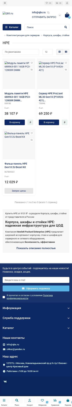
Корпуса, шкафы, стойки (56, 35)
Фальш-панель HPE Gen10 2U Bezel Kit (16, 165)
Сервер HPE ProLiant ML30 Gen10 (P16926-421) (51, 97)
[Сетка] (59, 52)
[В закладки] (31, 62)
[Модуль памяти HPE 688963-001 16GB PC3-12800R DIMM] (19, 74)
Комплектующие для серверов (22, 35)
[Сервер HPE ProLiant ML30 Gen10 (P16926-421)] (53, 74)
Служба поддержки (16, 318)
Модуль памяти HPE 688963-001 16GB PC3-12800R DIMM (18, 97)
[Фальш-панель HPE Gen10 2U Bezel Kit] (19, 145)
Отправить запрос (44, 17)
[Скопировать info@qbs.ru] (48, 12)
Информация (12, 308)
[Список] (66, 52)
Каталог (8, 328)
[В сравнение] (31, 69)
